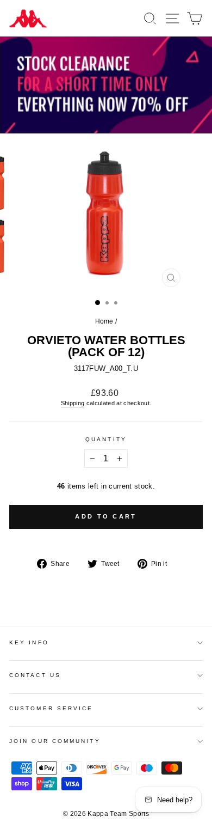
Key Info (29, 642)
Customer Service (51, 708)
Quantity (106, 439)
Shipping (73, 403)
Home (104, 321)
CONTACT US (35, 675)
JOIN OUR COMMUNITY (55, 741)
